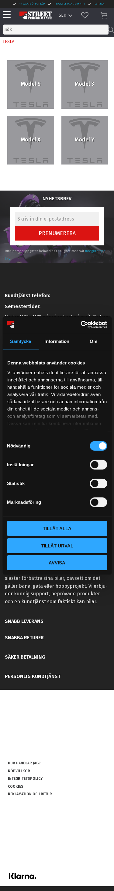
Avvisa (57, 562)
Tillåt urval (57, 545)
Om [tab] (93, 341)
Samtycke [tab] (20, 341)
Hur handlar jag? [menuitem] (24, 763)
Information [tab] (56, 341)
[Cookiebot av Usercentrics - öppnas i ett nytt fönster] (81, 324)
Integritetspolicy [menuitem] (25, 778)
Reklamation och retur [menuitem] (30, 794)
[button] (8, 15)
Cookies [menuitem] (15, 786)
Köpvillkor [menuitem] (19, 771)
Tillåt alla (57, 528)
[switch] (98, 465)
